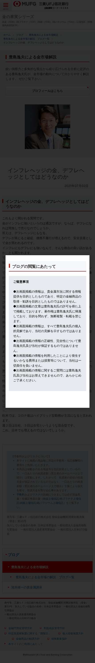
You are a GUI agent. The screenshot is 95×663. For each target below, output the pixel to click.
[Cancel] (47, 405)
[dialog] (47, 331)
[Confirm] (47, 403)
